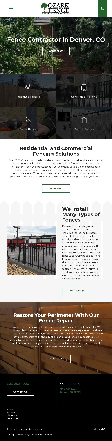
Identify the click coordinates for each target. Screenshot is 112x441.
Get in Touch (56, 358)
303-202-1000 (18, 384)
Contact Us (56, 50)
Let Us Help (76, 290)
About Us (12, 415)
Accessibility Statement (42, 435)
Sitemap (10, 435)
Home (10, 409)
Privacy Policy (23, 435)
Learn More (56, 188)
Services (11, 412)
